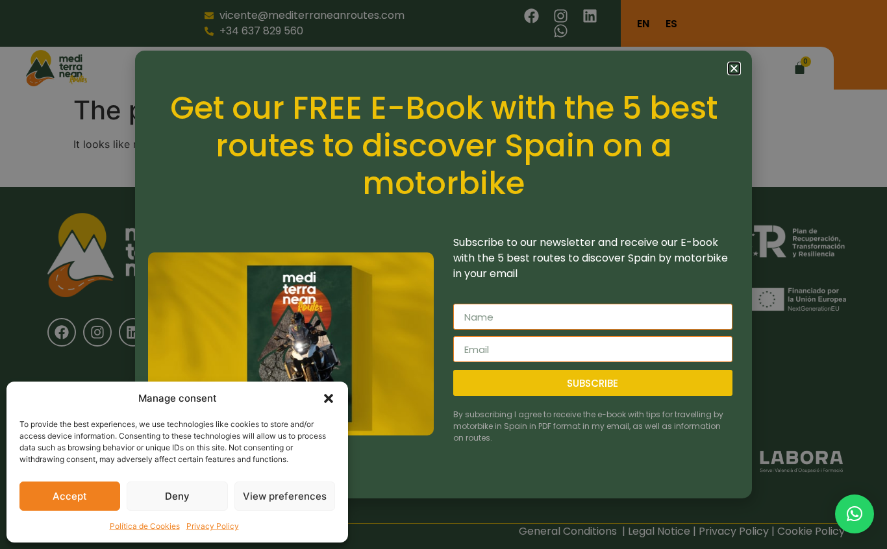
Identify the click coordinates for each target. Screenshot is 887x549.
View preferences (285, 496)
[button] (328, 398)
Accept (70, 496)
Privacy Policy (212, 526)
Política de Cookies (145, 526)
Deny (177, 496)
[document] (443, 274)
